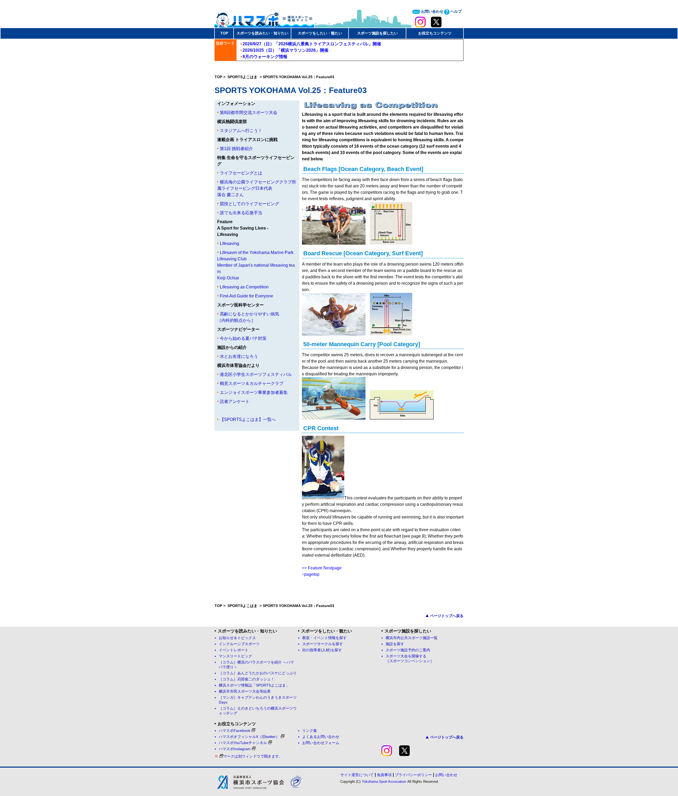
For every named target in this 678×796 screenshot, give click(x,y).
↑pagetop (310, 574)
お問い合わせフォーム (320, 743)
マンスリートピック (235, 656)
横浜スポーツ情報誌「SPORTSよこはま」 (254, 685)
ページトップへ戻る (446, 616)
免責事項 (384, 775)
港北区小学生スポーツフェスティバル (256, 374)
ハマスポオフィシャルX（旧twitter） (249, 737)
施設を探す (395, 644)
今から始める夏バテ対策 (243, 338)
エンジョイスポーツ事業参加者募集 (254, 392)
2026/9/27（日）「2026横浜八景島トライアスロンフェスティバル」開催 (312, 44)
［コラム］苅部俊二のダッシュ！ (246, 679)
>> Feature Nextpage (322, 568)
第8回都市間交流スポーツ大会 (248, 112)
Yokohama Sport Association (384, 782)
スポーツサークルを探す (322, 644)
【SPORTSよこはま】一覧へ (248, 419)
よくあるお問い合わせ (320, 737)
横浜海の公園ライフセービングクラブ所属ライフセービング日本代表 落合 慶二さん (256, 188)
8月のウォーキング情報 (265, 56)
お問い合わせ (431, 11)
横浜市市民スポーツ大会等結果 (245, 691)
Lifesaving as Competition (244, 287)
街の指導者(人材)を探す (322, 650)
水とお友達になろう (239, 356)
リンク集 (309, 731)
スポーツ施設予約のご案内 (408, 650)
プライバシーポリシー (413, 775)
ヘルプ (455, 11)
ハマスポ (264, 18)
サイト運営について (357, 775)
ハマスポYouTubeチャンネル (243, 743)
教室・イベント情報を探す (324, 638)
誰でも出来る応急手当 (241, 212)
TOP (224, 33)
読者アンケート (234, 401)
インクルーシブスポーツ (239, 644)
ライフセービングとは (241, 173)
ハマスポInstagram (235, 749)
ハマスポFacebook (234, 731)
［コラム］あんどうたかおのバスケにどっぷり (258, 673)
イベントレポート (233, 650)
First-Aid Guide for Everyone (246, 296)
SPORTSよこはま (243, 77)
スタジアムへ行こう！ (241, 130)
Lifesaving (229, 243)
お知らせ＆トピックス (237, 638)
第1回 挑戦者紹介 (236, 148)
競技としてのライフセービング (249, 203)
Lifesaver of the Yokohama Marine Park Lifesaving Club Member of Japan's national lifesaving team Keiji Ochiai (256, 265)
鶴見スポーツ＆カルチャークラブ (251, 383)
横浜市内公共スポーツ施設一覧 (412, 638)
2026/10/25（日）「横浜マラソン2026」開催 (285, 50)
